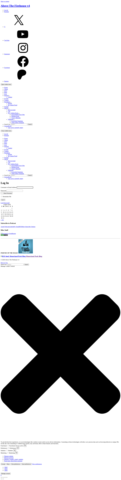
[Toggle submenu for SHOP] (8, 108)
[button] (60, 354)
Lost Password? (5, 203)
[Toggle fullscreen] (5, 477)
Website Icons (15, 116)
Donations (7, 102)
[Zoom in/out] (6, 477)
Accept (3, 464)
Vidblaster (10, 119)
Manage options (8, 456)
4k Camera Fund (12, 105)
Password (3, 190)
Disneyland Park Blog (34, 256)
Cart (9, 111)
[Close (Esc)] (1, 477)
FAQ (5, 91)
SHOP (6, 108)
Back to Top (4, 263)
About (6, 89)
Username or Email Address (8, 187)
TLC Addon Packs (13, 113)
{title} (6, 467)
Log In (6, 10)
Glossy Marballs (15, 118)
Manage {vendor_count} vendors (13, 459)
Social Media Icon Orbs (18, 114)
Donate (10, 103)
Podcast (6, 95)
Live (5, 94)
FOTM (6, 98)
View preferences (15, 464)
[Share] (3, 477)
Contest (10, 97)
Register (6, 11)
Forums (6, 106)
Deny (8, 464)
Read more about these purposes (13, 461)
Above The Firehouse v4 (15, 5)
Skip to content (5, 1)
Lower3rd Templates (17, 121)
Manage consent (5, 473)
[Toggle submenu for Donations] (10, 102)
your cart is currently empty (15, 127)
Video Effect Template (17, 122)
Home (6, 87)
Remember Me (6, 196)
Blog (5, 92)
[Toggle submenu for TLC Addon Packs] (19, 113)
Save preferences (26, 464)
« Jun (2, 220)
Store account (11, 110)
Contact (6, 100)
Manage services (9, 457)
